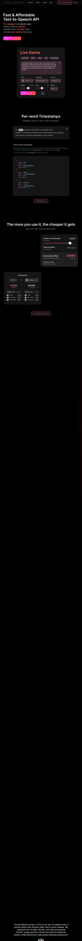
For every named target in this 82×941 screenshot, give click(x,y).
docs (58, 150)
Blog (51, 2)
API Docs (30, 2)
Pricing (38, 2)
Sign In (76, 2)
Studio (45, 2)
